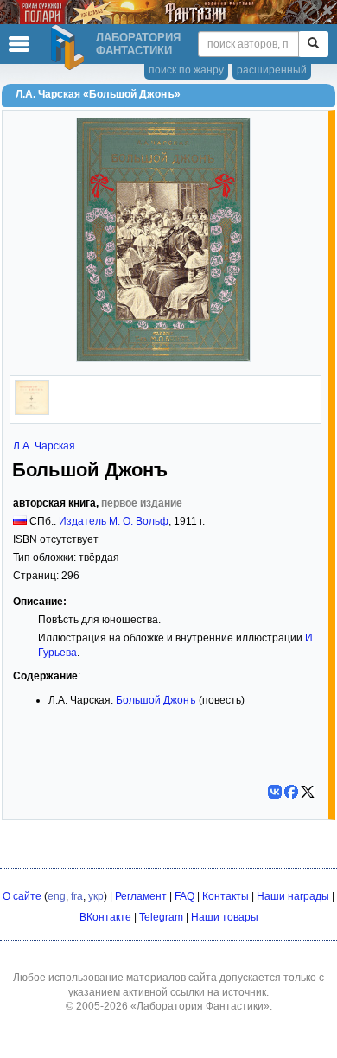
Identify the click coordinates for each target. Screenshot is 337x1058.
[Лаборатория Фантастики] (70, 47)
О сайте (22, 896)
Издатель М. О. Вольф (113, 521)
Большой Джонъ (156, 700)
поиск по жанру (186, 70)
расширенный (272, 70)
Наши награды (293, 896)
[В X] (308, 792)
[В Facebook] (291, 792)
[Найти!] (313, 44)
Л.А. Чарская (44, 446)
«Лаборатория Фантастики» (200, 1006)
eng (57, 896)
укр (96, 896)
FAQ (184, 896)
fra (77, 896)
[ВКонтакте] (275, 792)
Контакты (225, 896)
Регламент (141, 896)
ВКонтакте (105, 917)
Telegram (161, 917)
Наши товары (224, 917)
